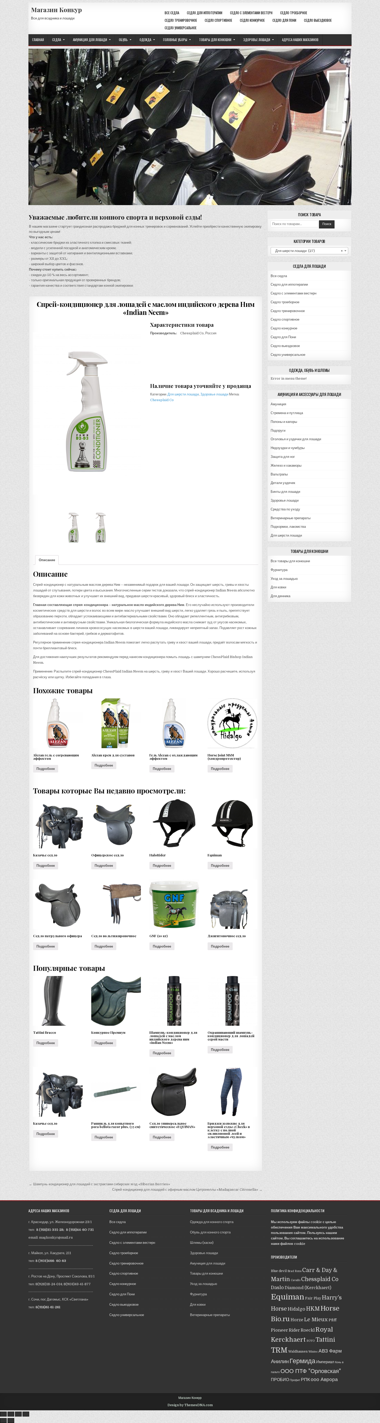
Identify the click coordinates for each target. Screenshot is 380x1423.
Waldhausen (298, 1351)
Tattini (325, 1339)
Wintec (313, 1351)
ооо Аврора (324, 1379)
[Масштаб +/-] (25, 1414)
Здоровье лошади (256, 39)
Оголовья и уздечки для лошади (296, 439)
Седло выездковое (318, 20)
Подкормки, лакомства (288, 527)
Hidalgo (296, 1309)
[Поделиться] (10, 1414)
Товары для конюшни (215, 39)
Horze (297, 1319)
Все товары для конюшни (290, 561)
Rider (294, 1330)
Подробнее (45, 769)
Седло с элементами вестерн (251, 12)
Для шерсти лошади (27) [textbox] (308, 251)
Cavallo (295, 1280)
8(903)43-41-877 (77, 1284)
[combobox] (309, 250)
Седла (56, 39)
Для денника (280, 596)
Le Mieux (316, 1320)
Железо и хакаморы (286, 465)
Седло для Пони (284, 20)
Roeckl (308, 1330)
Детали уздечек (283, 483)
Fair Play (313, 1298)
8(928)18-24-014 (48, 1284)
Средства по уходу (285, 509)
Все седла (172, 12)
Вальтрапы (279, 474)
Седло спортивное (218, 20)
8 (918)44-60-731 (80, 1230)
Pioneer (279, 1330)
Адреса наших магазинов (300, 39)
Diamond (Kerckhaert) (308, 1287)
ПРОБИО (280, 1379)
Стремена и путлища (287, 413)
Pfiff (333, 1320)
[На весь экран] (18, 1414)
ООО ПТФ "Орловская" (310, 1371)
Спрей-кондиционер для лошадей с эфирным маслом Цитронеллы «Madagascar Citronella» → (187, 1189)
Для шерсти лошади (183, 394)
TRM (279, 1350)
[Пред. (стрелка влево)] (3, 1420)
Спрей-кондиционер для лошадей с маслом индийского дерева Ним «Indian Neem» (146, 308)
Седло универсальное (180, 27)
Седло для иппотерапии (204, 12)
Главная (38, 39)
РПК (305, 1379)
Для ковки (278, 587)
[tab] (47, 560)
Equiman (287, 1297)
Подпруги (278, 430)
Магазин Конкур (56, 9)
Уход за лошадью (284, 579)
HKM (313, 1309)
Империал (325, 1362)
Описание (47, 560)
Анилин (280, 1361)
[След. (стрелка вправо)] (10, 1420)
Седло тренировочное (181, 20)
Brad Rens (294, 1271)
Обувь (123, 39)
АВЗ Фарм (330, 1351)
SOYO (311, 1340)
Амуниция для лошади (90, 39)
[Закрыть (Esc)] (3, 1414)
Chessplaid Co (162, 400)
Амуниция (278, 404)
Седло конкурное (252, 20)
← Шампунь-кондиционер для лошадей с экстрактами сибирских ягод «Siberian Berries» (99, 1184)
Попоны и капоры (284, 422)
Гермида (302, 1361)
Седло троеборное (293, 12)
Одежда (145, 39)
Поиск (326, 224)
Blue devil (279, 1271)
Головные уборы (175, 39)
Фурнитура (279, 570)
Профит (295, 1380)
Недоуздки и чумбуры (288, 448)
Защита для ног (283, 457)
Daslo (277, 1287)
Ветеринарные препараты (290, 518)
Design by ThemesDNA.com (190, 1405)
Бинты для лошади (285, 492)
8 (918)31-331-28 (49, 1230)
